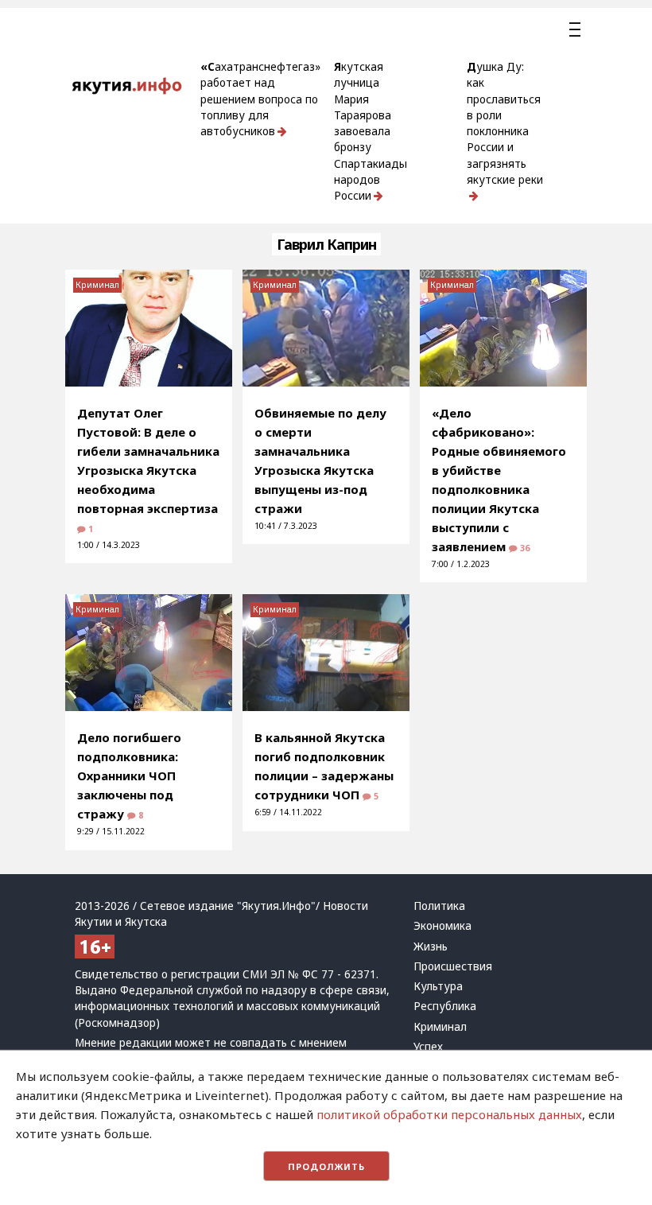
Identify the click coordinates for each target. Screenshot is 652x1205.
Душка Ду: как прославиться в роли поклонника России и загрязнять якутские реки (505, 123)
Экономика (442, 926)
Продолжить (326, 1166)
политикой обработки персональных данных (449, 1114)
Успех (428, 1047)
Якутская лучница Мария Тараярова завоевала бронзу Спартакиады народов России (370, 131)
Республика (444, 1006)
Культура (438, 986)
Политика (439, 906)
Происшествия (452, 966)
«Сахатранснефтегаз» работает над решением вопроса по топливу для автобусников (260, 99)
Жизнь (430, 946)
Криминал (97, 284)
